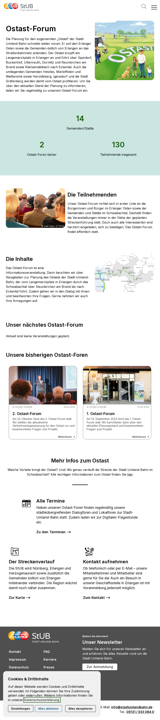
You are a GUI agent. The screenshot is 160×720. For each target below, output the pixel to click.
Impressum (17, 659)
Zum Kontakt (94, 598)
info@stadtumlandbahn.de (131, 707)
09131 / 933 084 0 (140, 712)
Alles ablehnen (48, 708)
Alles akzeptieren (80, 708)
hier (130, 474)
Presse (49, 667)
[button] (154, 7)
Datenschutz (19, 667)
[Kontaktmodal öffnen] (3, 3)
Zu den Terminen (51, 532)
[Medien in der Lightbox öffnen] (124, 50)
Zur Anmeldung (99, 667)
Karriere (50, 659)
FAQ (47, 652)
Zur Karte (17, 598)
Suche (143, 6)
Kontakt (15, 652)
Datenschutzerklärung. (42, 700)
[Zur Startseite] (21, 7)
